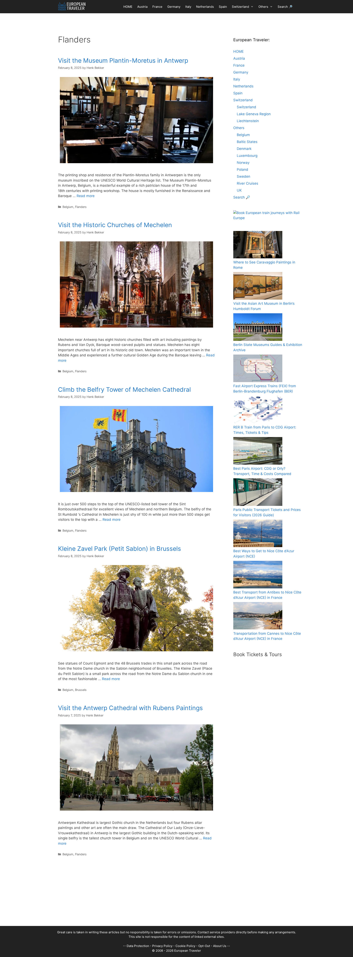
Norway (243, 163)
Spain (223, 7)
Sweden (243, 176)
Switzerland (240, 7)
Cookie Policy (185, 946)
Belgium (68, 207)
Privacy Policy (162, 946)
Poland (242, 169)
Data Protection (138, 946)
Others (263, 7)
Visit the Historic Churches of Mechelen (115, 225)
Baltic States (247, 142)
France (157, 7)
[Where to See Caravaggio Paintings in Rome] (257, 245)
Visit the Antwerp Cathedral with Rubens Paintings (130, 708)
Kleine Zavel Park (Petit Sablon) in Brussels (119, 548)
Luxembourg (247, 156)
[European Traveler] (72, 6)
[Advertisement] (172, 897)
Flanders (81, 207)
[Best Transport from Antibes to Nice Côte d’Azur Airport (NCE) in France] (257, 575)
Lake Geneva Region (254, 114)
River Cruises (247, 183)
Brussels (81, 690)
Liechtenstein (248, 121)
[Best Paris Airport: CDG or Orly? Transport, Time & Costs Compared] (257, 451)
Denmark (244, 149)
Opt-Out (204, 946)
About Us (219, 946)
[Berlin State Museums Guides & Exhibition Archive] (257, 327)
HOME (127, 7)
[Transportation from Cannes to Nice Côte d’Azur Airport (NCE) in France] (257, 616)
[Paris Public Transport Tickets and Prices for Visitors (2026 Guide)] (257, 493)
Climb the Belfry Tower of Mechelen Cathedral (124, 389)
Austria (142, 7)
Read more (86, 196)
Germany (173, 7)
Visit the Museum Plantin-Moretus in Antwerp (123, 60)
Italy (188, 7)
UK (239, 190)
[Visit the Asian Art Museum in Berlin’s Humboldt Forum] (257, 286)
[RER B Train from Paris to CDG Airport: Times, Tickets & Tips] (257, 410)
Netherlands (205, 7)
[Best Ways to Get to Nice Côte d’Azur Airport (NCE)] (257, 534)
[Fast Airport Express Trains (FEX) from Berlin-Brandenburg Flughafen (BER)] (257, 369)
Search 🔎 (285, 7)
